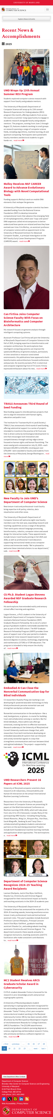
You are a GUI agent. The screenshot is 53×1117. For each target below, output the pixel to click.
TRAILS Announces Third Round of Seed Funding (26, 405)
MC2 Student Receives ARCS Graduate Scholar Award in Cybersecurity (22, 984)
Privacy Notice (22, 1103)
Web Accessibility (9, 1103)
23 (25, 1048)
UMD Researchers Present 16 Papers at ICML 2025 (22, 781)
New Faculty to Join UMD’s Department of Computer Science (25, 500)
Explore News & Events (26, 19)
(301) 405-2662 (18, 1094)
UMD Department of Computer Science (21, 9)
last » (43, 1048)
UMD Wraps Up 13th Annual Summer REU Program (21, 92)
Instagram (15, 1099)
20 (9, 1048)
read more (18, 140)
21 (14, 1048)
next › (36, 1048)
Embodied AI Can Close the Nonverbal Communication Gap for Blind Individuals (26, 691)
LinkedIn (21, 1099)
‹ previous (15, 1044)
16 (34, 1044)
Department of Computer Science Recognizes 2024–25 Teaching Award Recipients (25, 884)
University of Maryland (27, 3)
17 (39, 1044)
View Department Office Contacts (14, 1076)
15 (29, 1044)
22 (19, 1048)
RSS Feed (27, 1099)
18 (44, 1044)
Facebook (4, 1099)
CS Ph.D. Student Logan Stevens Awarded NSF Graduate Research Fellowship (25, 598)
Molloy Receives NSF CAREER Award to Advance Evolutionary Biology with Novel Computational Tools (26, 189)
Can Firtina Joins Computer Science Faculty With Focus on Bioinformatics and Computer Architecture (23, 319)
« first (5, 1044)
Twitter (10, 1099)
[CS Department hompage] (26, 1110)
